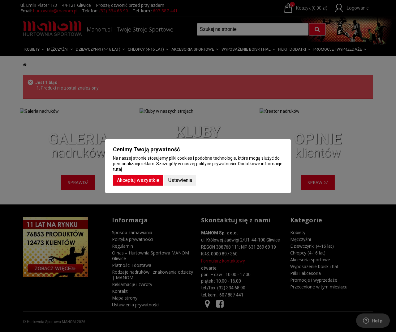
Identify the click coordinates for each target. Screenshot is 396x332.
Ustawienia (180, 180)
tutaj (117, 169)
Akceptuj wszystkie (138, 180)
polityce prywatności (216, 163)
